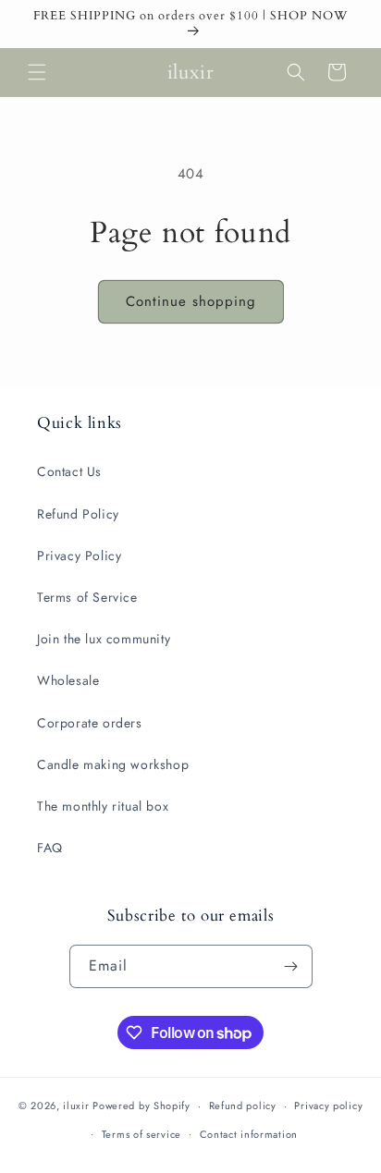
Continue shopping (191, 301)
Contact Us (69, 471)
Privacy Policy (79, 555)
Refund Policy (78, 514)
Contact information (249, 1134)
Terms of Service (87, 597)
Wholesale (68, 680)
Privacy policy (328, 1105)
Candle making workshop (113, 764)
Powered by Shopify (141, 1105)
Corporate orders (89, 723)
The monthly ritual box (102, 806)
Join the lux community (103, 638)
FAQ (50, 847)
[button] (37, 72)
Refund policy (243, 1105)
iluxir (76, 1105)
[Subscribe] (291, 966)
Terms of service (141, 1134)
